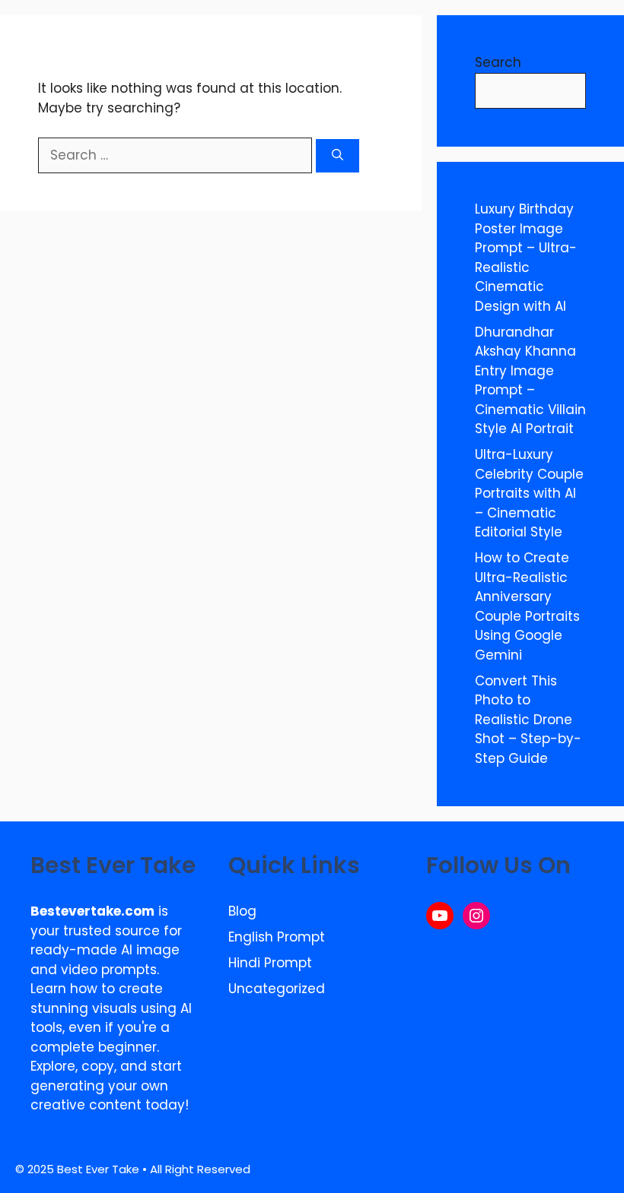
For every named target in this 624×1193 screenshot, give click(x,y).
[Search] (337, 156)
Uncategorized (276, 988)
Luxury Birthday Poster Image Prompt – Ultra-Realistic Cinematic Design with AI (526, 257)
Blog (242, 911)
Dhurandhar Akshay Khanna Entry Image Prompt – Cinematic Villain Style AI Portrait (530, 380)
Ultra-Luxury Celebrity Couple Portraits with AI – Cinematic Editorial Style (529, 493)
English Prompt (276, 937)
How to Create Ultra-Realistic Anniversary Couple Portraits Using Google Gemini (527, 606)
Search (498, 62)
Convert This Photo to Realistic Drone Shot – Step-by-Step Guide (528, 719)
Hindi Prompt (270, 963)
